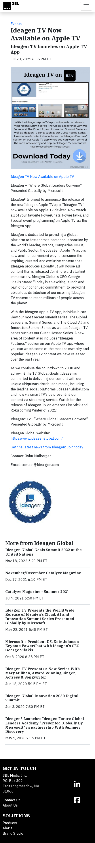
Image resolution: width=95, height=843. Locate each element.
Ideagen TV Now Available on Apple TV (42, 176)
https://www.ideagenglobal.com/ (37, 438)
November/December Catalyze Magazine (43, 573)
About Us (10, 805)
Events (16, 24)
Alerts (7, 828)
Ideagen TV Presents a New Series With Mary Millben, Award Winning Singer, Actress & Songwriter (42, 673)
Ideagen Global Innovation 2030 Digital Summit (41, 698)
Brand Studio (13, 833)
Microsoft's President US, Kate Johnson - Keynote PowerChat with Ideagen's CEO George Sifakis (43, 645)
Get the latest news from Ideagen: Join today (47, 447)
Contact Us (12, 800)
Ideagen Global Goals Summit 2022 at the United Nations (43, 552)
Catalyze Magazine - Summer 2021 (37, 591)
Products (10, 823)
